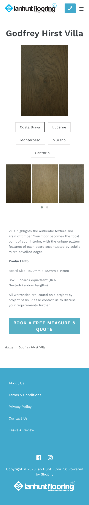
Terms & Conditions (25, 395)
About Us (16, 383)
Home (9, 347)
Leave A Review (21, 430)
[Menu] (81, 8)
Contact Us (18, 418)
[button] (41, 207)
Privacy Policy (20, 407)
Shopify (47, 474)
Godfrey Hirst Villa (44, 33)
